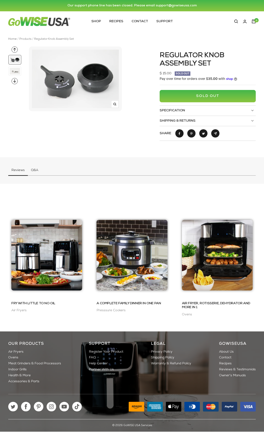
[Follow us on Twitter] (13, 407)
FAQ (92, 357)
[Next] (15, 81)
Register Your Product (106, 351)
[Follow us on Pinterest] (39, 407)
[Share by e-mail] (215, 133)
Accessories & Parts (23, 381)
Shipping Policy (162, 357)
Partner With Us (101, 369)
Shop (96, 21)
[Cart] (254, 21)
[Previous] (15, 50)
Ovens (13, 357)
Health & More (19, 375)
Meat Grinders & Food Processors (34, 363)
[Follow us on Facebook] (26, 407)
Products (25, 39)
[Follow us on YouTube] (64, 407)
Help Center (98, 363)
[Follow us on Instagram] (51, 407)
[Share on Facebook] (179, 133)
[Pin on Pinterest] (191, 133)
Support (164, 21)
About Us (226, 351)
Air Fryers (16, 351)
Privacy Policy (161, 351)
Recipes (116, 21)
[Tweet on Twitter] (203, 133)
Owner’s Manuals (232, 375)
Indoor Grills (17, 369)
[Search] (236, 21)
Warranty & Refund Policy (171, 363)
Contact (140, 21)
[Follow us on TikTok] (77, 407)
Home (12, 39)
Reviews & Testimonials (237, 369)
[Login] (245, 21)
